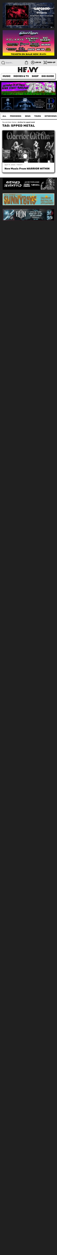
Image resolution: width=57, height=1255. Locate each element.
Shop (35, 76)
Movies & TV (21, 76)
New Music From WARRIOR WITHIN (27, 168)
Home (14, 122)
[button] (26, 62)
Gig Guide (47, 76)
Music (7, 76)
